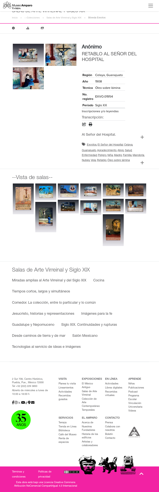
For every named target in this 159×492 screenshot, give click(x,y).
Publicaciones (136, 388)
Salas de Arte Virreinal (89, 393)
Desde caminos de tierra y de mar (38, 336)
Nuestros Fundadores (88, 429)
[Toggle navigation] (150, 5)
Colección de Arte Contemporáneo (91, 403)
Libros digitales (113, 388)
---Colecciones (32, 17)
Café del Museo (67, 435)
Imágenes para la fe (96, 314)
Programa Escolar (133, 398)
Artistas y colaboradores (90, 444)
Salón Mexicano (85, 336)
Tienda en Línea (67, 427)
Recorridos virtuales (111, 394)
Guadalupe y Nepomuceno (33, 325)
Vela (93, 160)
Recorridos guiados (65, 398)
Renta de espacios (64, 440)
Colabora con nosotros (112, 429)
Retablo (101, 160)
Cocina (98, 280)
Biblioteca (64, 430)
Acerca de (87, 423)
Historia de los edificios (90, 436)
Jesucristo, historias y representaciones (43, 314)
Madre (118, 155)
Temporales (88, 410)
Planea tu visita (67, 384)
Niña (110, 155)
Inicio (15, 17)
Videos (132, 411)
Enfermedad (89, 155)
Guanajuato (89, 150)
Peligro (102, 155)
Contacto (110, 438)
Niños (131, 384)
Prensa (109, 423)
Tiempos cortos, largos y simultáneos (41, 291)
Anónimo (92, 47)
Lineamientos (66, 388)
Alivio (121, 150)
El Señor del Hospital (110, 145)
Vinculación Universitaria (135, 405)
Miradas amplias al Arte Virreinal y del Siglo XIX (49, 280)
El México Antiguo (87, 386)
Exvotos (92, 145)
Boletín (109, 434)
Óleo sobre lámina (118, 160)
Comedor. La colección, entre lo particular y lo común (54, 303)
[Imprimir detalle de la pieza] (90, 125)
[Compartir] (84, 125)
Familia (127, 155)
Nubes (86, 160)
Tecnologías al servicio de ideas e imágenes (46, 347)
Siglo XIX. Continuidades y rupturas (89, 325)
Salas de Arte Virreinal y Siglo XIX (64, 17)
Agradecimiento (107, 150)
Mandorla (138, 155)
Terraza (63, 423)
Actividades (65, 392)
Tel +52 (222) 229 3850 (24, 386)
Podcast (133, 392)
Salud (128, 150)
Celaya (128, 145)
